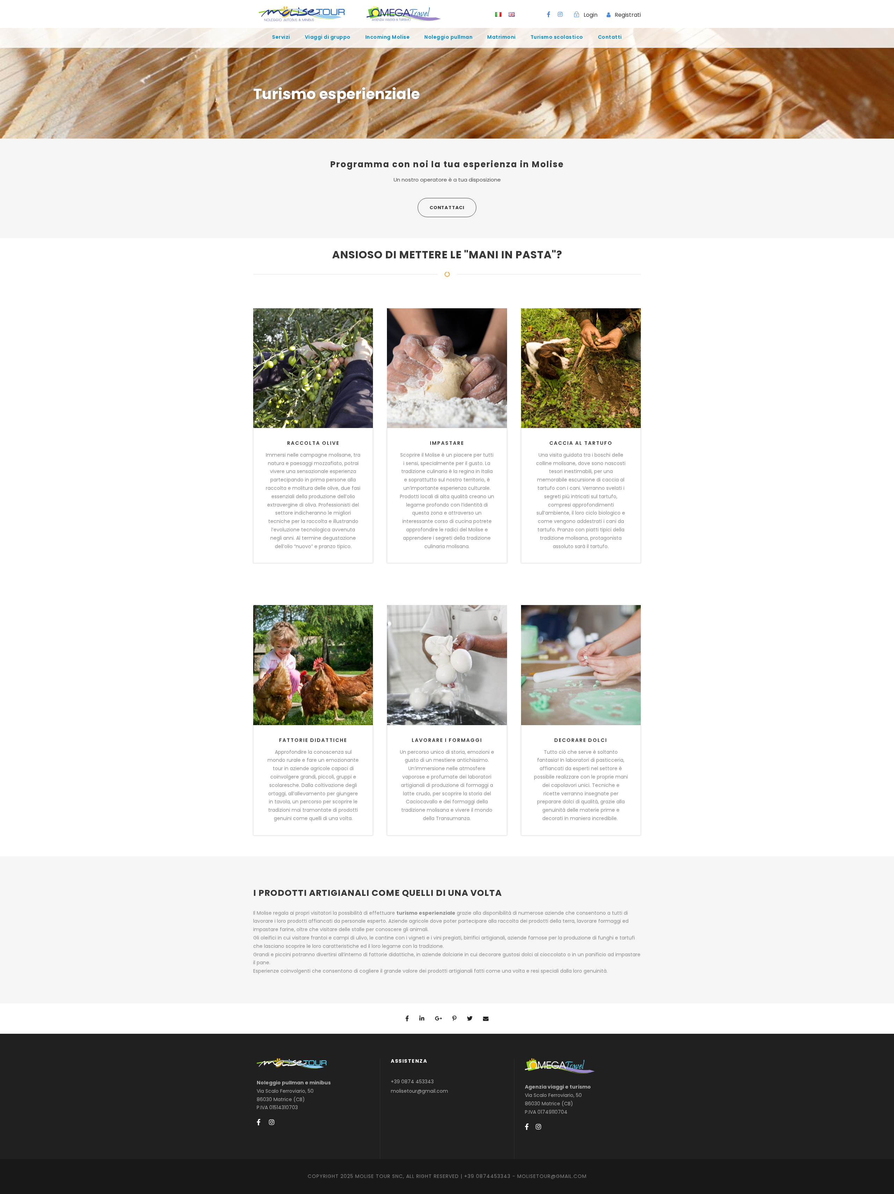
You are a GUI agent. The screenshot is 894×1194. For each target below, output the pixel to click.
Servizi (281, 37)
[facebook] (548, 14)
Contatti (610, 37)
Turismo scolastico (556, 37)
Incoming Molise (387, 37)
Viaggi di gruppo (328, 37)
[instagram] (560, 14)
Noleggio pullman (448, 37)
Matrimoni (501, 37)
